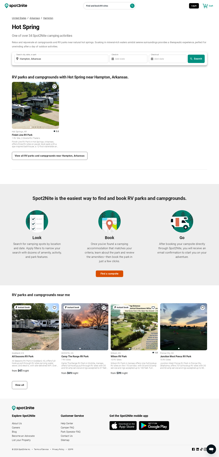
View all (19, 385)
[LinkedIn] (198, 449)
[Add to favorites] (54, 86)
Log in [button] (194, 6)
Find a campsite (110, 273)
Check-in (115, 55)
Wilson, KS (116, 353)
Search (198, 58)
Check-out (155, 55)
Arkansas (35, 18)
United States (19, 18)
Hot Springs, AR (19, 132)
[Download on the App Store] (124, 425)
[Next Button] (56, 327)
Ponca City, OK (167, 353)
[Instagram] (205, 449)
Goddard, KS (18, 353)
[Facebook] (194, 449)
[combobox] (60, 59)
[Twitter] (202, 449)
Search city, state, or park (26, 55)
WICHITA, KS (67, 353)
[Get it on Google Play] (154, 425)
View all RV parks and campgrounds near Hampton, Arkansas (50, 155)
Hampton (48, 18)
